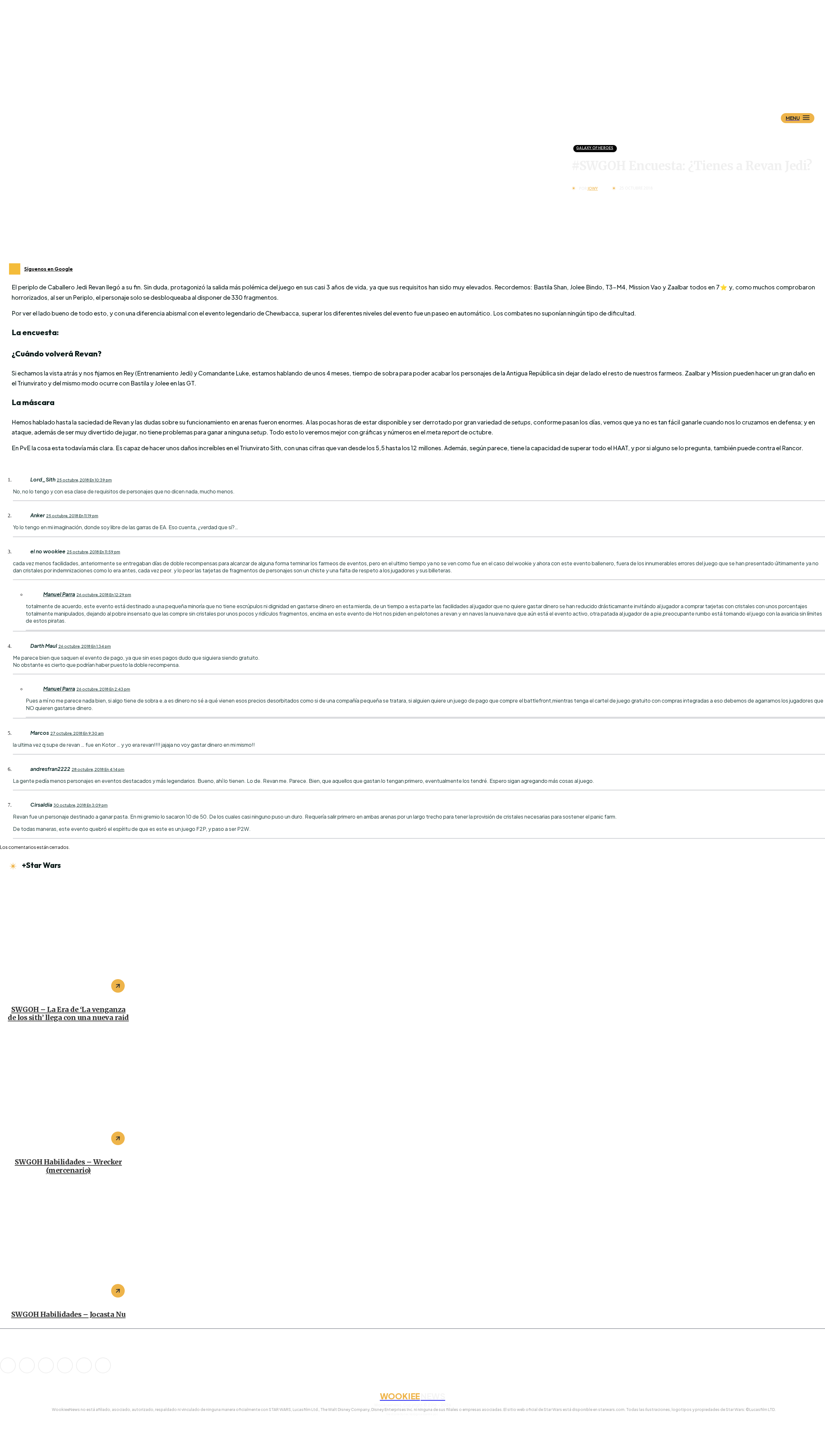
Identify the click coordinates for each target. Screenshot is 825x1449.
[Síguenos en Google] (14, 269)
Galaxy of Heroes (594, 148)
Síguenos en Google (48, 269)
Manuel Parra (59, 594)
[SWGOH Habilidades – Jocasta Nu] (68, 1244)
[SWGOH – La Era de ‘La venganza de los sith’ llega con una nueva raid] (68, 939)
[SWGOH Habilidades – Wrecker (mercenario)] (68, 1091)
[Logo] (423, 86)
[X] (84, 1365)
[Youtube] (103, 1365)
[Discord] (8, 1365)
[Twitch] (65, 1365)
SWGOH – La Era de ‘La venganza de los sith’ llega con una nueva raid (68, 1013)
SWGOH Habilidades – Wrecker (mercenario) (68, 1166)
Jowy (593, 188)
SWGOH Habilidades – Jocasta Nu (68, 1314)
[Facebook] (27, 1365)
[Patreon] (46, 1365)
